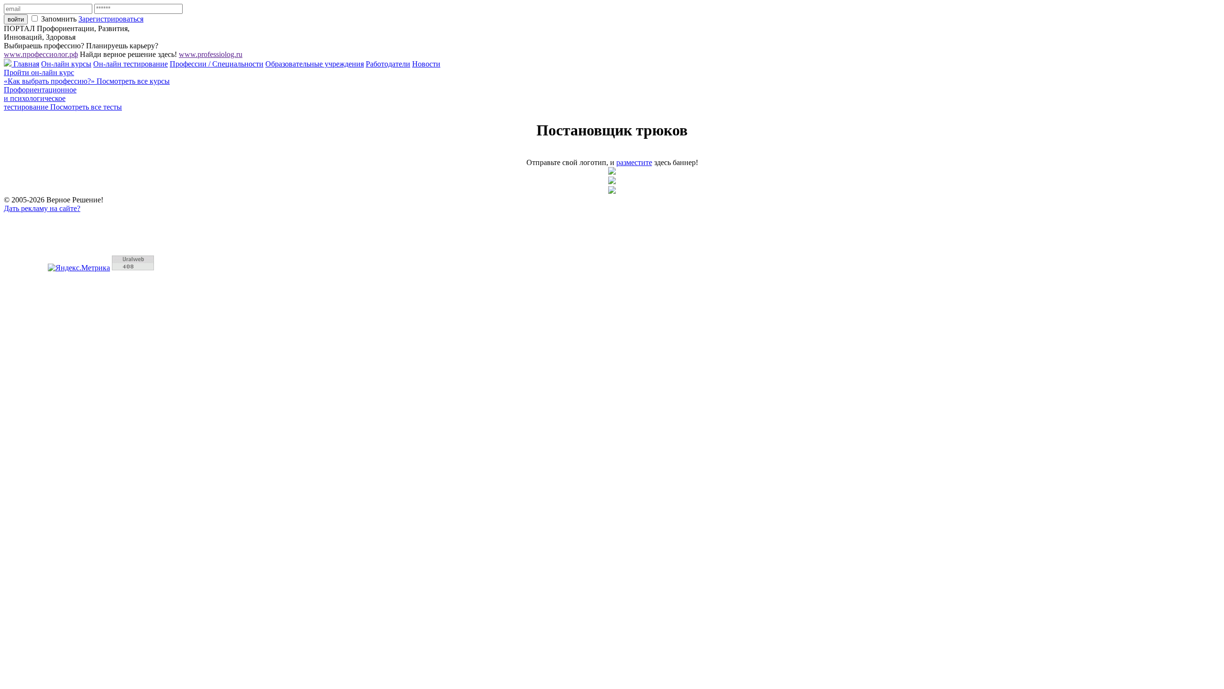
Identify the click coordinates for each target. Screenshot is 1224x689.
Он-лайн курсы (66, 64)
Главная (25, 64)
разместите (634, 162)
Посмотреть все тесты (86, 107)
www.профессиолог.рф (41, 54)
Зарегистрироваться (110, 19)
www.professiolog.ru (210, 54)
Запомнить (58, 19)
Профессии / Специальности (216, 64)
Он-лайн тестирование (130, 64)
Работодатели (388, 64)
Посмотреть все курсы (133, 81)
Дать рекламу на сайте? (42, 208)
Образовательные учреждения (314, 64)
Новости (426, 64)
